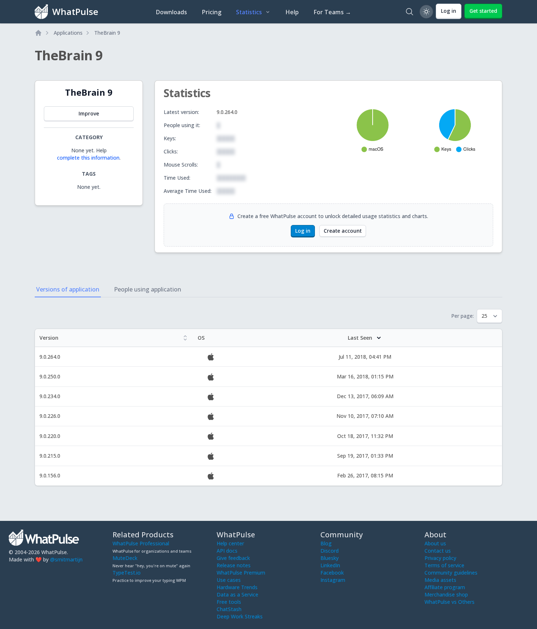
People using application (147, 289)
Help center (230, 543)
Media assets (440, 579)
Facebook (332, 572)
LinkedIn (330, 565)
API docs (227, 550)
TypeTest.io (127, 572)
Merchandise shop (446, 594)
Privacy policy (440, 557)
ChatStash (229, 609)
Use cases (229, 579)
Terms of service (444, 565)
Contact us (437, 550)
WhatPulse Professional (141, 543)
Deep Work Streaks (240, 616)
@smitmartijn (66, 559)
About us (435, 543)
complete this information (88, 157)
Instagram (332, 579)
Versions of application (67, 289)
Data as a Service (237, 594)
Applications (68, 32)
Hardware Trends (237, 587)
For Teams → (332, 12)
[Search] (409, 11)
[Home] (38, 33)
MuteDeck (125, 557)
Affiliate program (444, 587)
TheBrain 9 (107, 32)
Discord (329, 550)
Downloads (171, 12)
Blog (326, 543)
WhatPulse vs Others (449, 601)
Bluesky (329, 557)
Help (292, 12)
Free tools (229, 601)
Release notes (234, 565)
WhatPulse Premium (241, 572)
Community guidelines (450, 572)
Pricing (211, 12)
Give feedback (233, 557)
